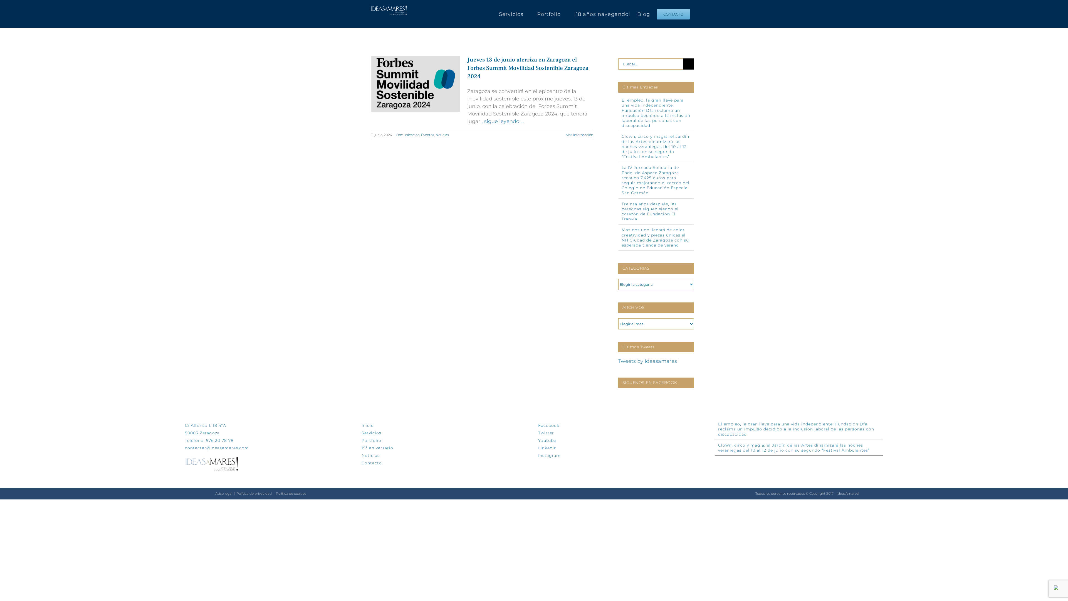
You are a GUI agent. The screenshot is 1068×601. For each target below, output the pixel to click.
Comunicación (408, 135)
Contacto (372, 462)
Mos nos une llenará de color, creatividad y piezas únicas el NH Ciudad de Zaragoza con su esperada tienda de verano (655, 237)
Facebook (548, 425)
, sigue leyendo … (503, 121)
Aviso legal (223, 493)
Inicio (368, 425)
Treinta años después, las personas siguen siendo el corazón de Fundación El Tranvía (650, 211)
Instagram (549, 455)
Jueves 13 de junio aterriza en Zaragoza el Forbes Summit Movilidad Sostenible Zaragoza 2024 (528, 68)
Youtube (547, 440)
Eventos (427, 135)
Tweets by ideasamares (647, 361)
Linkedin (547, 447)
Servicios (371, 432)
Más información (579, 135)
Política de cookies (291, 493)
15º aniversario (377, 447)
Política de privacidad (254, 493)
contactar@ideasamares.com (217, 447)
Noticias (442, 135)
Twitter (546, 432)
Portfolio (371, 440)
